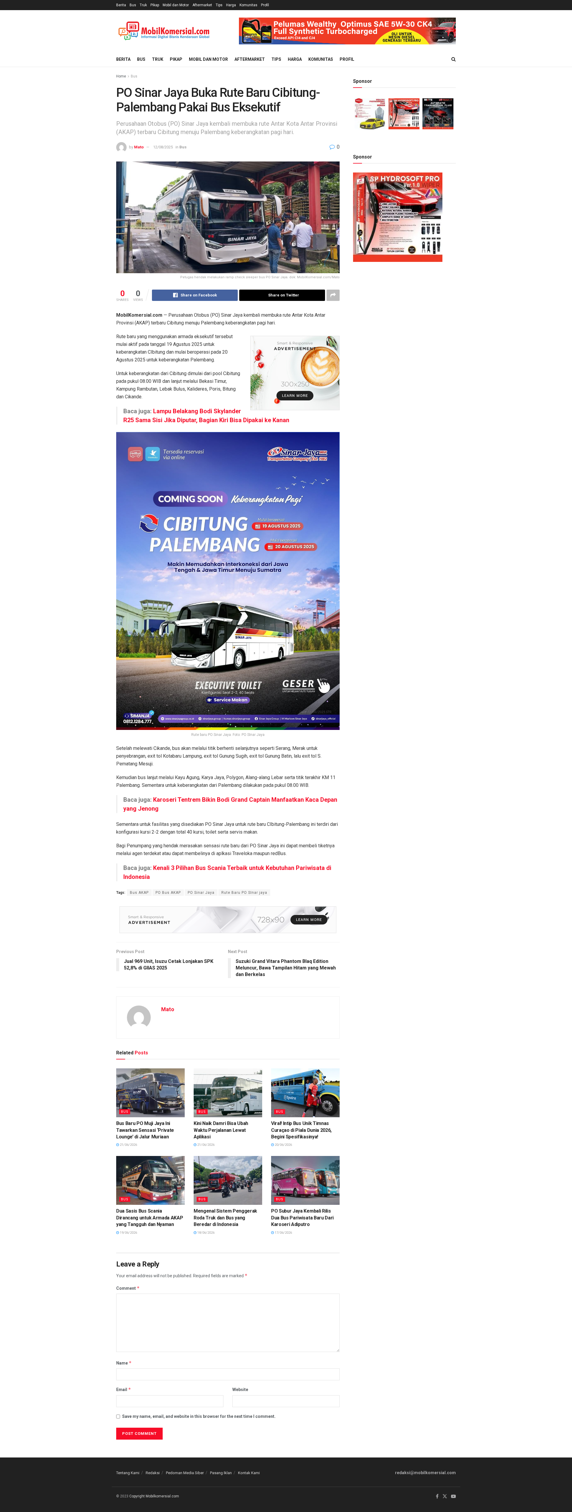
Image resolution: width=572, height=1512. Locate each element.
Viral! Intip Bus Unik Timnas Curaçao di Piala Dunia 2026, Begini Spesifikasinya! (301, 1130)
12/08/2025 (163, 147)
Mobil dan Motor (176, 5)
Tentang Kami (127, 1473)
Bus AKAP (139, 893)
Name (124, 1363)
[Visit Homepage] (164, 31)
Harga (231, 5)
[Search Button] (453, 59)
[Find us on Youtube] (453, 1496)
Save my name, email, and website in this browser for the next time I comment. (199, 1416)
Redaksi (153, 1473)
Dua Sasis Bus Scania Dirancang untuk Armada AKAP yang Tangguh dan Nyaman (149, 1217)
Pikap (154, 5)
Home (121, 76)
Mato (139, 147)
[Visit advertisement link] (347, 31)
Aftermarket (202, 5)
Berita (121, 5)
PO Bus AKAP (168, 893)
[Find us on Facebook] (437, 1496)
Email (123, 1389)
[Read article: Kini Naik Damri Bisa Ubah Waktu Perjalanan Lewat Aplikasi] (228, 1092)
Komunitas (248, 5)
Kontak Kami (249, 1473)
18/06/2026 (205, 1233)
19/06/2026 (128, 1233)
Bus (133, 5)
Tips (219, 5)
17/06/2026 (283, 1233)
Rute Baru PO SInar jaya (244, 893)
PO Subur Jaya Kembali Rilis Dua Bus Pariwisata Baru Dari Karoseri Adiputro (302, 1217)
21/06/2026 (128, 1145)
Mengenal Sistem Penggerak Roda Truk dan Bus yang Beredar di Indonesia (225, 1217)
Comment (128, 1288)
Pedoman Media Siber (185, 1473)
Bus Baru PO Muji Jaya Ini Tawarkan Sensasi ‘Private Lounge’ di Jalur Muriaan (145, 1130)
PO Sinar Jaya (201, 893)
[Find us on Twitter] (444, 1496)
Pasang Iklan (221, 1473)
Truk (143, 5)
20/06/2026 (283, 1145)
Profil (265, 5)
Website (240, 1389)
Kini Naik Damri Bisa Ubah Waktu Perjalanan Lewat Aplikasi (221, 1130)
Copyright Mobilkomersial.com (154, 1496)
